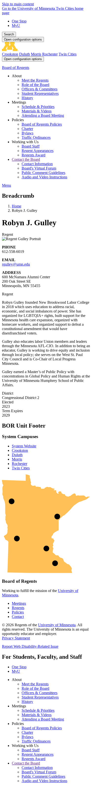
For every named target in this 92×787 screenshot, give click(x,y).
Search (9, 34)
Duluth (24, 54)
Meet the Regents (35, 684)
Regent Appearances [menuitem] (37, 151)
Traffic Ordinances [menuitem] (36, 137)
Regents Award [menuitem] (33, 155)
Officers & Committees (39, 693)
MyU (16, 25)
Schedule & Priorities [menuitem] (38, 107)
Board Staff (30, 750)
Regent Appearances (37, 754)
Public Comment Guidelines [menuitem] (43, 173)
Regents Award (33, 759)
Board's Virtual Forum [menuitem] (39, 168)
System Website (24, 446)
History (27, 702)
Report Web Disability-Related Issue (30, 646)
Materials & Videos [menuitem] (37, 111)
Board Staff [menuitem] (30, 146)
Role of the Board (35, 688)
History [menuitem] (27, 98)
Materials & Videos (37, 715)
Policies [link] (18, 120)
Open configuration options (23, 39)
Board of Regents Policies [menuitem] (42, 124)
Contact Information (37, 767)
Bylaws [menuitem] (27, 133)
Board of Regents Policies (42, 728)
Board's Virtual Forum (39, 772)
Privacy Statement (16, 638)
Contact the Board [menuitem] (26, 159)
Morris (36, 54)
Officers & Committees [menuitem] (39, 89)
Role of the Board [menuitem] (35, 85)
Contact (18, 617)
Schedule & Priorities (38, 710)
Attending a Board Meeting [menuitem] (43, 115)
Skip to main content (18, 4)
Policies (18, 612)
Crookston (10, 54)
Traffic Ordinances (36, 741)
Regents (18, 608)
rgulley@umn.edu (16, 264)
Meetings (19, 603)
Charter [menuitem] (27, 129)
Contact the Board (26, 763)
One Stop (19, 21)
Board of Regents (15, 67)
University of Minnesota (57, 625)
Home (16, 206)
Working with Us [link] (25, 142)
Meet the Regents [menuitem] (35, 80)
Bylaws (27, 737)
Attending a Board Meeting (43, 719)
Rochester (50, 54)
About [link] (17, 76)
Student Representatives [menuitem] (40, 93)
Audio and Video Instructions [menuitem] (44, 177)
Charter (27, 732)
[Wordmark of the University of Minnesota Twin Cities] (46, 50)
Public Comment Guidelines (43, 776)
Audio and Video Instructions (44, 781)
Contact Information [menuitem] (37, 164)
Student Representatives (40, 697)
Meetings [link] (19, 102)
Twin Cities (68, 54)
